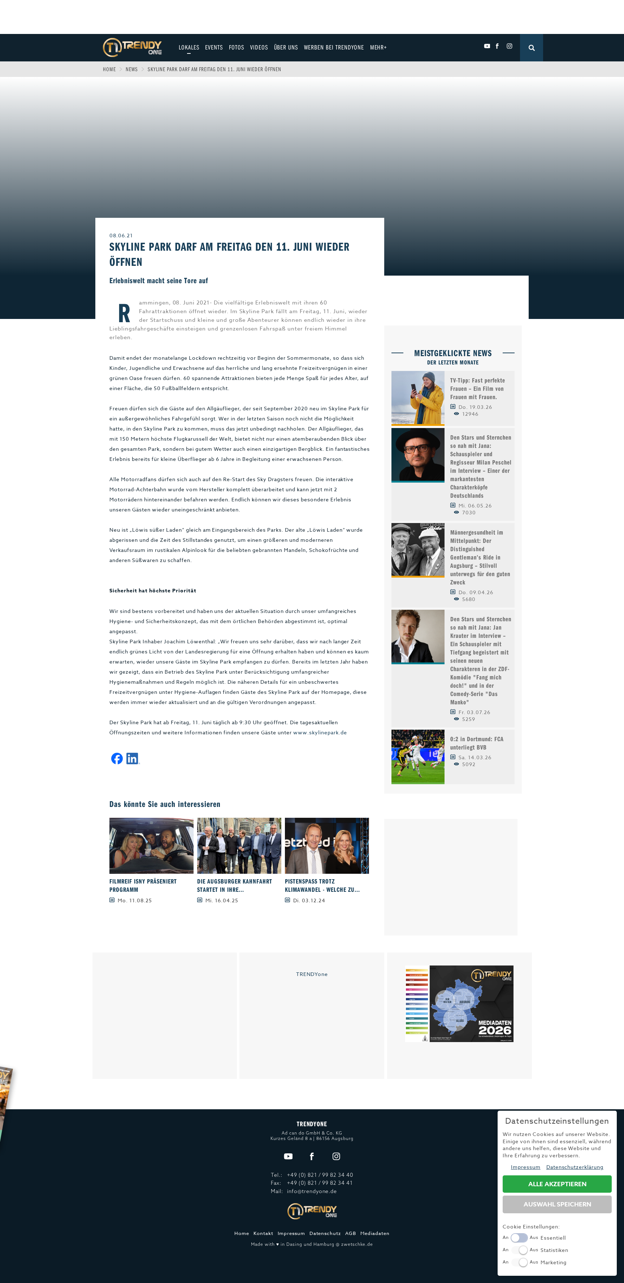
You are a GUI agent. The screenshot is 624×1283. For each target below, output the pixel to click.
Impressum (291, 1233)
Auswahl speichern (557, 1204)
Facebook (498, 46)
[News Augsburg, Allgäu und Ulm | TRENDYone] (132, 46)
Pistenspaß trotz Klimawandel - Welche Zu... (322, 885)
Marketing (554, 1262)
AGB (350, 1233)
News (132, 69)
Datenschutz (325, 1233)
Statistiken (554, 1250)
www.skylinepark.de (320, 732)
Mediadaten (375, 1233)
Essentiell (553, 1237)
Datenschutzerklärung (575, 1166)
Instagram (509, 46)
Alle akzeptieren (557, 1184)
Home (109, 69)
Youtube (487, 46)
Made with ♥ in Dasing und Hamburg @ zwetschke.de (312, 1244)
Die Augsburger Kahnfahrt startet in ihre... (234, 885)
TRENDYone (312, 974)
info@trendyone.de (312, 1191)
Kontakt (263, 1233)
